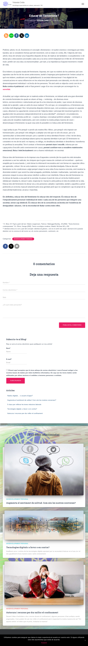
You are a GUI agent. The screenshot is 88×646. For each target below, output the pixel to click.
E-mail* (9, 359)
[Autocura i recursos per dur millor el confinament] (44, 583)
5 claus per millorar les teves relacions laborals (24, 404)
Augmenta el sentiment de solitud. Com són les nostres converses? (31, 400)
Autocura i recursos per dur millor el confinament (25, 413)
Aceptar (44, 642)
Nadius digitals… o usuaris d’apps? (20, 396)
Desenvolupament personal (23, 239)
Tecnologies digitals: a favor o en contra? (22, 409)
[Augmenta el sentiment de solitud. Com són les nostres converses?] (44, 469)
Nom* (8, 348)
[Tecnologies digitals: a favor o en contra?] (44, 525)
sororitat (6, 89)
